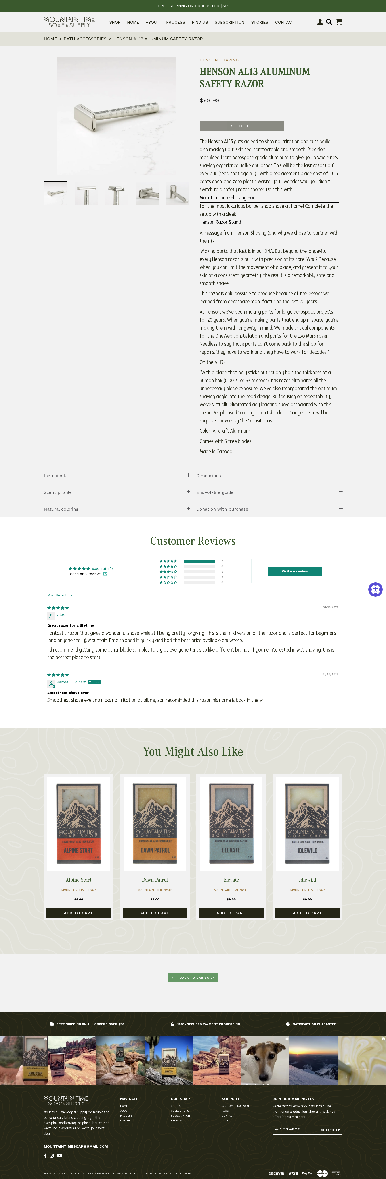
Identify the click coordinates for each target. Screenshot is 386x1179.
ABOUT (152, 22)
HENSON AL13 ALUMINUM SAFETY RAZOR (158, 39)
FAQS (225, 1110)
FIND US (200, 22)
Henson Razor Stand (220, 222)
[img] (58, 607)
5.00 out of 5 (103, 569)
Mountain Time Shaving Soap (229, 198)
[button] (169, 561)
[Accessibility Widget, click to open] (375, 589)
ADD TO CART (78, 913)
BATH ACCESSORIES (85, 39)
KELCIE (138, 1173)
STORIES (259, 22)
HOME (133, 22)
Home (50, 39)
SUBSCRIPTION (229, 22)
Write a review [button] (295, 571)
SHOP (114, 22)
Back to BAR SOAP (196, 977)
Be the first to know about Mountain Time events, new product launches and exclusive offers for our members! (304, 1112)
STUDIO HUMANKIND (181, 1173)
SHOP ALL (177, 1105)
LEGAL (226, 1120)
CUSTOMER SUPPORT (235, 1105)
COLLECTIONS (180, 1110)
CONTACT (284, 22)
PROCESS (175, 22)
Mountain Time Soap (66, 1173)
